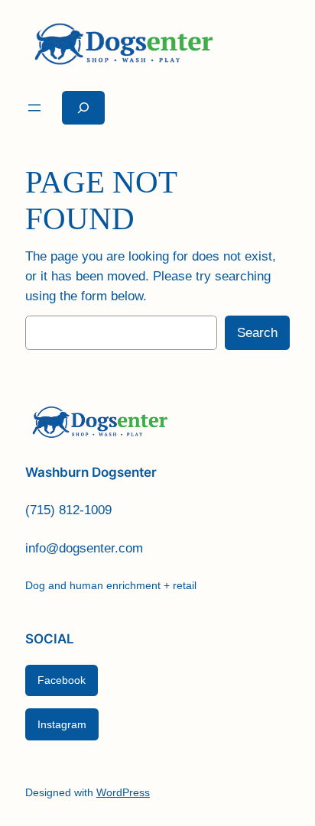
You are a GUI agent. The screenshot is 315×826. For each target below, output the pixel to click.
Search (257, 333)
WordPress (123, 792)
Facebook (61, 680)
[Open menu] (34, 108)
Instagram (61, 724)
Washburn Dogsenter (91, 472)
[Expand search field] (83, 107)
